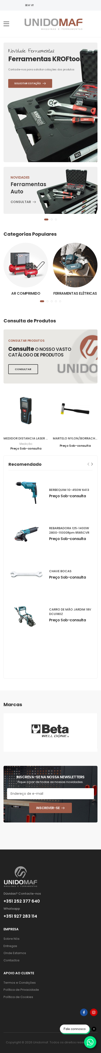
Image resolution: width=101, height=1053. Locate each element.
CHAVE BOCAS (60, 571)
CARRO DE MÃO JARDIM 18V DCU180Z (70, 611)
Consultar (21, 202)
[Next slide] (92, 464)
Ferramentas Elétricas (75, 293)
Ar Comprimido (25, 293)
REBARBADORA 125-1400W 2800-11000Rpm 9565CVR (69, 530)
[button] (46, 219)
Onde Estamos (15, 953)
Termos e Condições (20, 982)
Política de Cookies (18, 997)
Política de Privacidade (21, 989)
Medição (25, 443)
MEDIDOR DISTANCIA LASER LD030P (30, 438)
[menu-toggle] (6, 24)
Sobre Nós (11, 938)
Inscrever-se (48, 808)
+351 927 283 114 (20, 916)
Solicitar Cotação (30, 121)
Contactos (11, 960)
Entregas (10, 946)
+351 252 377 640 (22, 901)
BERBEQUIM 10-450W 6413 (69, 490)
